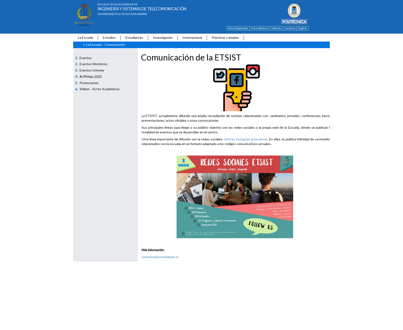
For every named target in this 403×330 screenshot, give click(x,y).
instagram (243, 139)
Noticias (276, 28)
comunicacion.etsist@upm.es (160, 257)
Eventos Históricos (91, 64)
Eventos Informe (89, 70)
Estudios (109, 37)
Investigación (163, 37)
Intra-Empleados (238, 28)
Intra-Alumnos (260, 28)
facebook (261, 139)
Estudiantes (134, 37)
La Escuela (85, 37)
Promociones (87, 83)
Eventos (83, 58)
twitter (229, 139)
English (302, 28)
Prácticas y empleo (225, 37)
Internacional (192, 37)
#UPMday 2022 (88, 76)
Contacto (289, 28)
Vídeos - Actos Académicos (97, 89)
